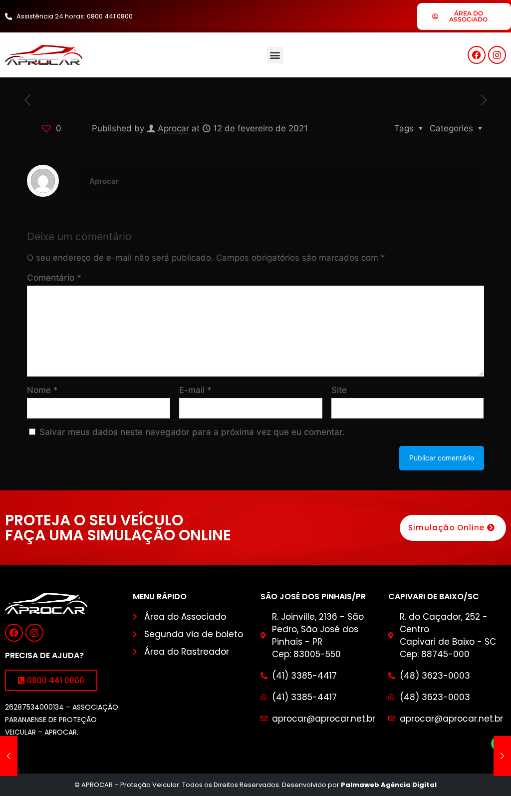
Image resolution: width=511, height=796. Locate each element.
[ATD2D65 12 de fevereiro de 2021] (8, 756)
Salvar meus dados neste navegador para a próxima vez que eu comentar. (192, 432)
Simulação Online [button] (446, 527)
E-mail (195, 390)
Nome (42, 390)
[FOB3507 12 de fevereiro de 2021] (502, 756)
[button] (275, 55)
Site (339, 390)
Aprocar (173, 128)
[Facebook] (477, 55)
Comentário (54, 278)
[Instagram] (497, 55)
